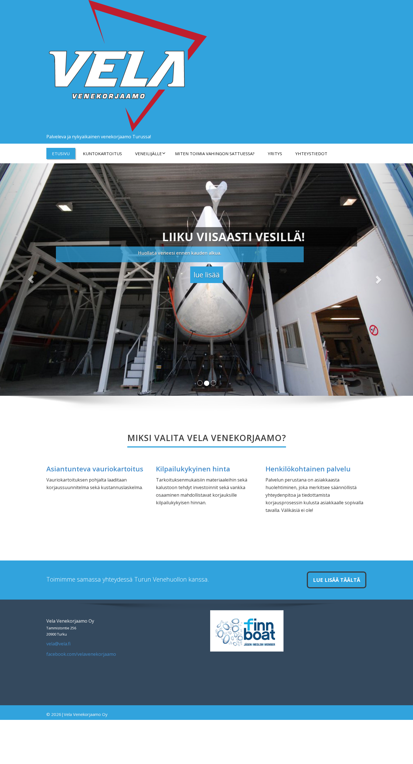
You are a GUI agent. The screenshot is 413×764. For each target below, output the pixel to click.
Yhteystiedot (311, 153)
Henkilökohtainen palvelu (308, 468)
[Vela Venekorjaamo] (126, 64)
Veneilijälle (148, 153)
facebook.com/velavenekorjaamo (81, 654)
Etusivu (61, 153)
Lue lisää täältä (336, 580)
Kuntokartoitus (102, 153)
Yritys (275, 153)
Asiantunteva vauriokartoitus (94, 468)
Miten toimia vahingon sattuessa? (215, 153)
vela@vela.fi (58, 644)
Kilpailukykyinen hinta (193, 468)
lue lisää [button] (207, 273)
